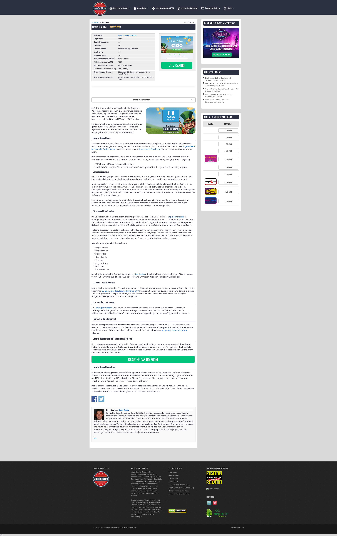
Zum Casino (177, 65)
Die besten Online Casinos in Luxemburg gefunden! (217, 101)
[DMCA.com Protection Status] (177, 512)
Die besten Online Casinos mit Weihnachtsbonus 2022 (218, 79)
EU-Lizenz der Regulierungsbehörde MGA (120, 291)
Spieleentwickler (176, 217)
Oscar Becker (124, 410)
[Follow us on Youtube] (215, 504)
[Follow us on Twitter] (209, 504)
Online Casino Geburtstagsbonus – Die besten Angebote (221, 90)
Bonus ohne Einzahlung (149, 149)
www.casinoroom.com (127, 35)
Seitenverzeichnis (237, 527)
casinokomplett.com (114, 527)
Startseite (94, 22)
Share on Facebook (94, 399)
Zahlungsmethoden (103, 307)
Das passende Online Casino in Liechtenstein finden (218, 95)
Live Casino (140, 274)
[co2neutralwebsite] (217, 516)
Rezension (228, 130)
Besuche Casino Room (143, 359)
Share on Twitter (101, 399)
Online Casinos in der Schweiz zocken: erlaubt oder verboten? (221, 84)
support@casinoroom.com (174, 330)
